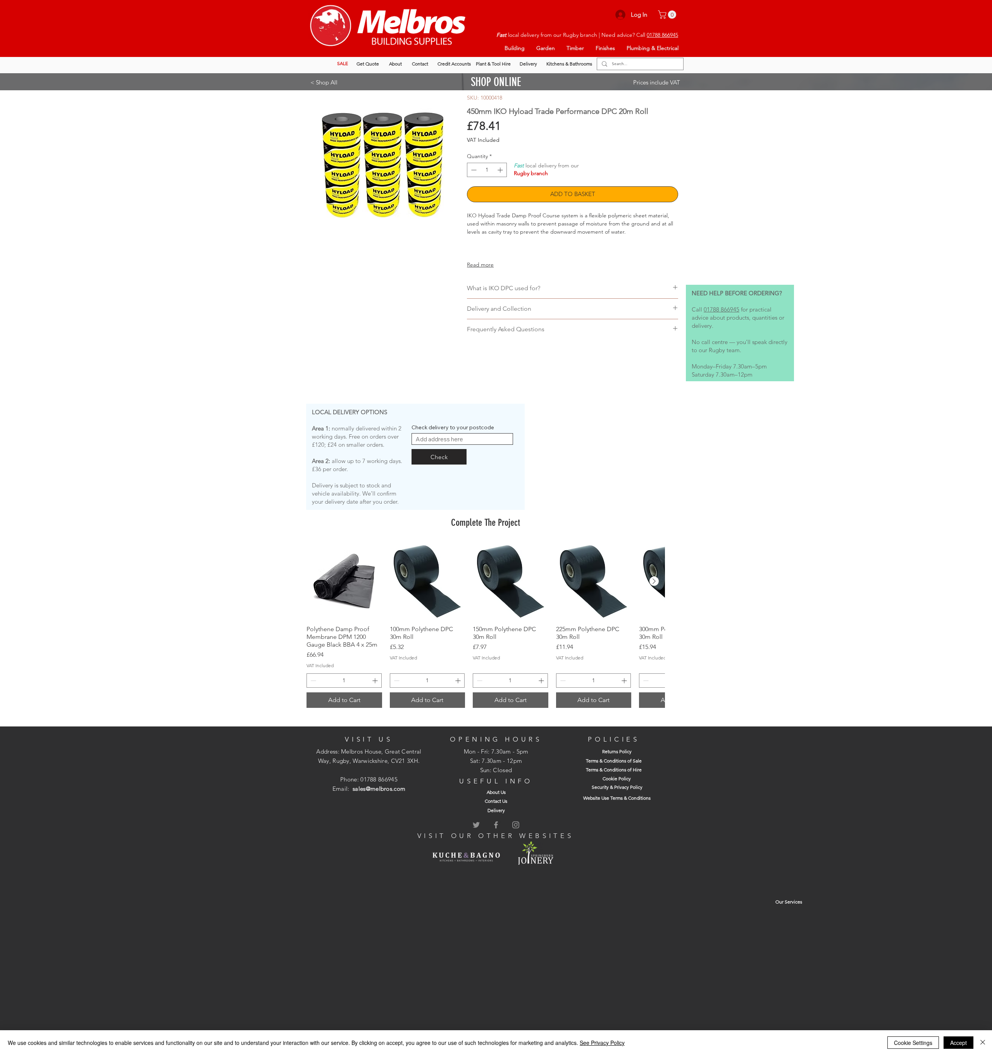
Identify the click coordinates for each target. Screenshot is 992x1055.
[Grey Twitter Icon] (476, 825)
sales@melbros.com (379, 788)
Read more (480, 264)
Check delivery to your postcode (453, 427)
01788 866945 (662, 34)
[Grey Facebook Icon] (496, 825)
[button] (668, 14)
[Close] (982, 1042)
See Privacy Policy (602, 1042)
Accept (958, 1042)
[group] (485, 625)
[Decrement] (473, 170)
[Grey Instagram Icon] (515, 825)
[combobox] (462, 439)
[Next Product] (654, 581)
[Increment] (501, 170)
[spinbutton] (487, 170)
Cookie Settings (913, 1042)
